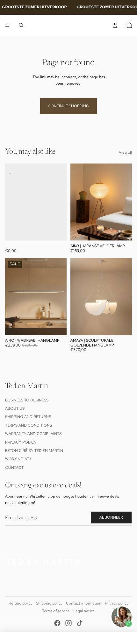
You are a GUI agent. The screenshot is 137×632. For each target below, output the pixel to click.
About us (15, 408)
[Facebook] (57, 623)
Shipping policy (49, 603)
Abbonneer (111, 517)
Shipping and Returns (28, 416)
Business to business (26, 400)
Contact (14, 467)
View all (125, 152)
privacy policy (21, 442)
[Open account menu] (115, 25)
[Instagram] (68, 623)
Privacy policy (116, 603)
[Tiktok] (79, 623)
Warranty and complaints (33, 433)
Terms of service (56, 610)
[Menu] (7, 25)
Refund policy (20, 603)
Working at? (18, 458)
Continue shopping (68, 106)
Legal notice (84, 610)
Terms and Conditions (28, 425)
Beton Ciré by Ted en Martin (34, 450)
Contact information (83, 603)
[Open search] (21, 25)
